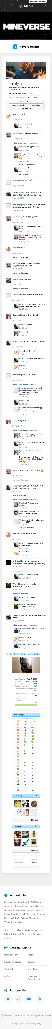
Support (31, 962)
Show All (34, 820)
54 (31, 654)
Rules (7, 976)
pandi (15, 496)
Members (32, 969)
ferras (15, 294)
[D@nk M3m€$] (17, 804)
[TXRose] (17, 843)
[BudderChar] (34, 843)
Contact (8, 969)
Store (30, 954)
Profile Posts (26, 102)
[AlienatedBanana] (34, 834)
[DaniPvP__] (25, 843)
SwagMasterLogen (27, 511)
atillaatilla (17, 561)
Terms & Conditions (33, 977)
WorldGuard (18, 584)
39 (36, 796)
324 (35, 686)
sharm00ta (18, 192)
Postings (36, 105)
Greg (21, 351)
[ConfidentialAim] (25, 834)
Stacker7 (23, 503)
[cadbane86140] (17, 834)
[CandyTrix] (25, 812)
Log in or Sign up (37, 1)
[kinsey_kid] (34, 812)
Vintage (22, 520)
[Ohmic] (25, 804)
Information (26, 108)
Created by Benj (33, 1023)
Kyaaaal (16, 315)
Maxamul (17, 248)
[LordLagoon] (34, 804)
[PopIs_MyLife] (17, 812)
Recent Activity (19, 105)
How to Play (11, 954)
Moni (21, 174)
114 (36, 827)
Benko (15, 114)
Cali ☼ (34, 862)
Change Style (17, 1024)
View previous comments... (25, 143)
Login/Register (12, 962)
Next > (36, 654)
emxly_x (22, 124)
